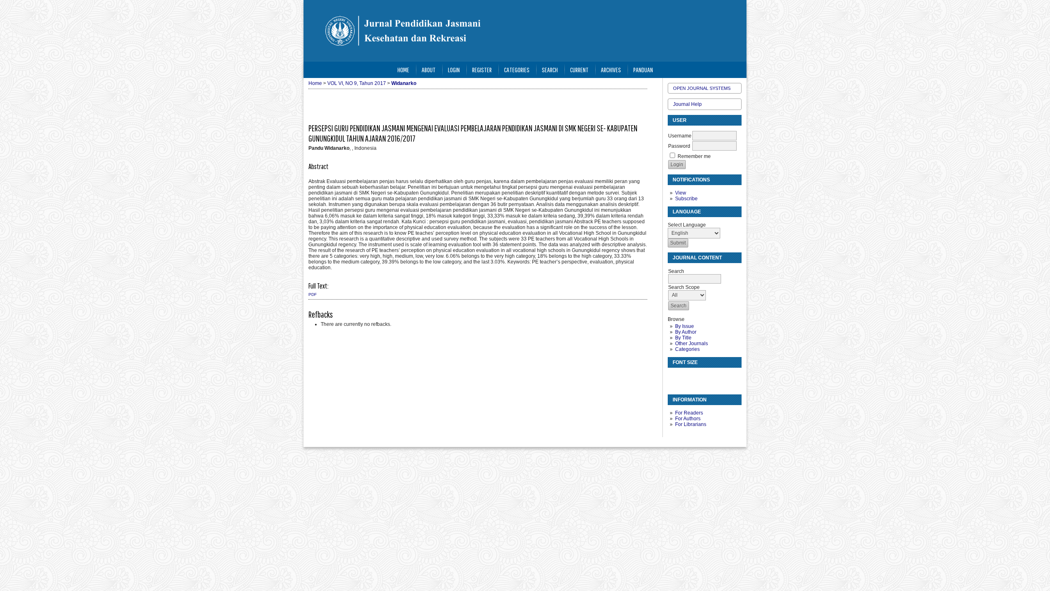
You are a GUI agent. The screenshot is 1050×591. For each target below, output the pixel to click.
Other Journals (691, 343)
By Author (685, 332)
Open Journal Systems (701, 88)
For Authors (688, 418)
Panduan (643, 69)
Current (579, 69)
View (680, 193)
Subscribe (686, 199)
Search (550, 69)
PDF (312, 294)
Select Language (687, 225)
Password (679, 146)
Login (454, 69)
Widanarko (403, 83)
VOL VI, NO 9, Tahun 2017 (356, 83)
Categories (687, 349)
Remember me (694, 156)
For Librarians (690, 424)
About (429, 69)
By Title (683, 338)
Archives (611, 69)
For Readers (689, 413)
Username (680, 136)
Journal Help (687, 104)
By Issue (684, 326)
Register (482, 69)
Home (403, 69)
